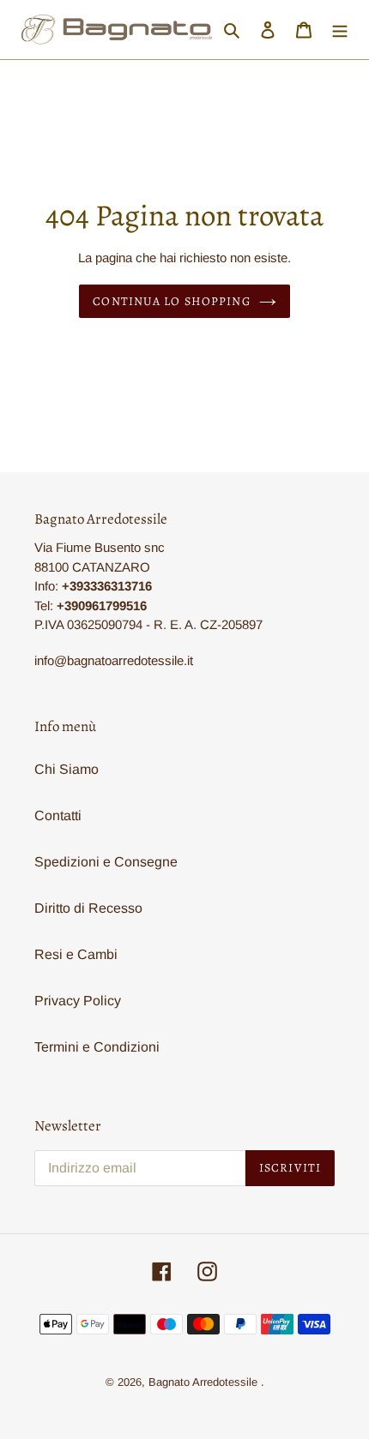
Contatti (58, 815)
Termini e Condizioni (97, 1047)
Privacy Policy (77, 1000)
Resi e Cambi (76, 954)
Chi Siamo (66, 769)
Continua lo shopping (171, 301)
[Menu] (340, 30)
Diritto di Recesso (88, 908)
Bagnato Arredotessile (202, 1382)
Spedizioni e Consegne (106, 861)
